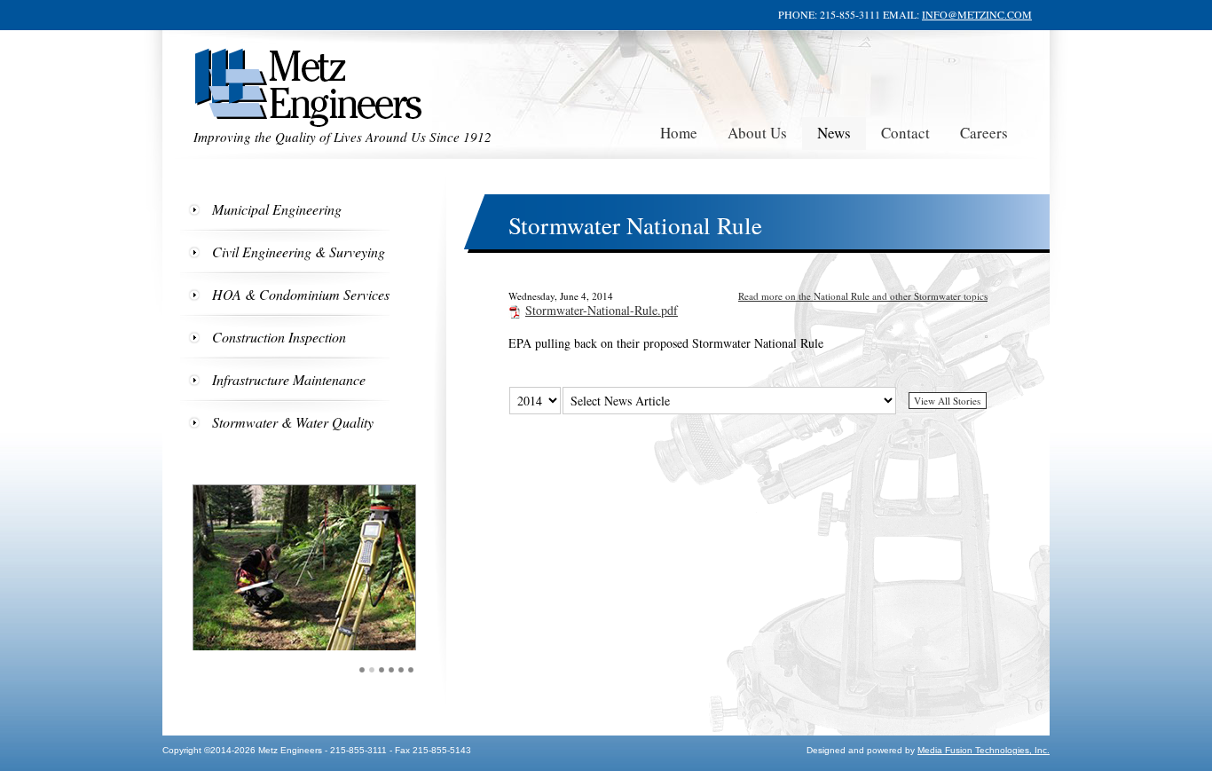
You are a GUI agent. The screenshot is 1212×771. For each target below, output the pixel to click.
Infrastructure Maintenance (289, 379)
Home (678, 132)
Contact (905, 132)
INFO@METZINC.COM (977, 14)
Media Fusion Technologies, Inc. (983, 750)
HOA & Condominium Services (301, 294)
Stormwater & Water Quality (293, 422)
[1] (362, 669)
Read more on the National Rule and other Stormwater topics (863, 296)
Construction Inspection (279, 336)
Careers (984, 132)
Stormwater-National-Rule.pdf (601, 310)
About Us (757, 132)
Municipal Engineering (277, 209)
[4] (392, 669)
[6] (411, 669)
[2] (372, 669)
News (834, 132)
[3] (382, 669)
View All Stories (947, 400)
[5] (401, 669)
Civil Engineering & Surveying (298, 251)
